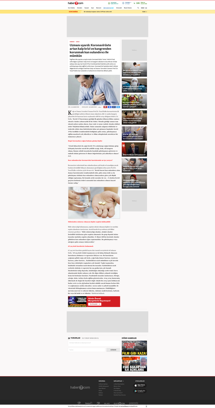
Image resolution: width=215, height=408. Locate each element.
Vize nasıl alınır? (118, 393)
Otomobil (119, 8)
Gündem (79, 8)
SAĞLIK (77, 41)
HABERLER (72, 41)
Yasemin (133, 403)
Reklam (101, 393)
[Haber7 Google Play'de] (140, 391)
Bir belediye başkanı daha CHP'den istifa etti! (98, 11)
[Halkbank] (108, 8)
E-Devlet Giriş (117, 390)
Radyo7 (88, 403)
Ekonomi (98, 8)
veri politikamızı (125, 406)
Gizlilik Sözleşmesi (104, 386)
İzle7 (119, 403)
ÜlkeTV (107, 403)
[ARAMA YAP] (138, 8)
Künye (100, 390)
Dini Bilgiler (117, 388)
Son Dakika (71, 8)
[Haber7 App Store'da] (140, 385)
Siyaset (86, 8)
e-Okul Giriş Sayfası (119, 384)
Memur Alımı (117, 386)
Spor (92, 8)
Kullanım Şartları (103, 384)
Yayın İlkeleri (102, 388)
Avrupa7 (98, 403)
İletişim (101, 395)
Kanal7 (79, 403)
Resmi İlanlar (128, 8)
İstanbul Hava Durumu (120, 395)
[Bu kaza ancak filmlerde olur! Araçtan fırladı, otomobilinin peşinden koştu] (134, 348)
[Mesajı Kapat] (146, 406)
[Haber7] (75, 3)
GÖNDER (113, 350)
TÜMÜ (144, 11)
